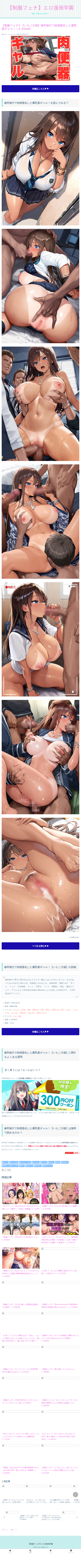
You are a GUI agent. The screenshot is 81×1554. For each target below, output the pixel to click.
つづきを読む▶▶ (40, 946)
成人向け (31, 1013)
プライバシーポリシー (40, 1547)
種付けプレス (42, 1013)
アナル (7, 1013)
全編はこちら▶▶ (40, 88)
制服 (28, 1010)
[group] (13, 1495)
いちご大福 (17, 1016)
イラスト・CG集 (19, 1010)
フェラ (75, 1010)
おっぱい (14, 1013)
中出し (68, 1010)
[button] (75, 1494)
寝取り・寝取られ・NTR (55, 1010)
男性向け (23, 1013)
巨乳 (42, 1010)
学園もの (35, 1010)
